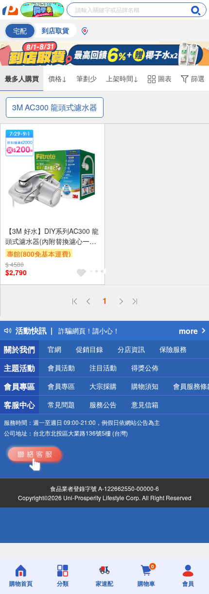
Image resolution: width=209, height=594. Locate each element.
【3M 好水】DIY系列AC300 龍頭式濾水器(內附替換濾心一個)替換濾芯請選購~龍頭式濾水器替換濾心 (52, 236)
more (188, 330)
